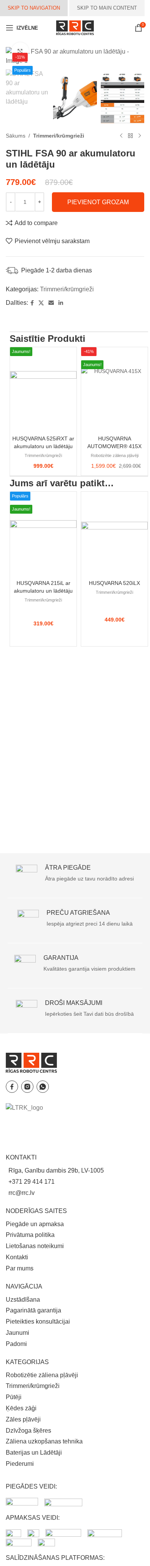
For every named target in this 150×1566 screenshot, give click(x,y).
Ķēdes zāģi (21, 1408)
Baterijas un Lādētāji (34, 1452)
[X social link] (41, 303)
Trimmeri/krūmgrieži (58, 136)
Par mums (19, 1268)
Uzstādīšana (23, 1299)
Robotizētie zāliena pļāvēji (114, 456)
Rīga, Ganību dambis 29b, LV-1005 (56, 1170)
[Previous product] (121, 135)
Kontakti (17, 1257)
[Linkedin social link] (60, 303)
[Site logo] (75, 27)
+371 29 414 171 (31, 1181)
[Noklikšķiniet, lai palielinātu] (20, 51)
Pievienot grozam (98, 202)
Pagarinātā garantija (33, 1310)
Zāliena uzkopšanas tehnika (44, 1441)
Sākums (15, 136)
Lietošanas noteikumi (35, 1246)
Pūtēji (14, 1397)
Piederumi (20, 1463)
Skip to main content (107, 8)
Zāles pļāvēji (23, 1419)
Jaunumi (17, 1332)
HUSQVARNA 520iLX (114, 583)
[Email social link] (51, 303)
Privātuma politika (30, 1235)
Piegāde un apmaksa (35, 1224)
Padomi (16, 1344)
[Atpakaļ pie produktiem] (130, 135)
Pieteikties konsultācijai (38, 1321)
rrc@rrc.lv (21, 1193)
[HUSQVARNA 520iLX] (114, 534)
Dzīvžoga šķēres (28, 1430)
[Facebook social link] (32, 303)
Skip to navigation (34, 8)
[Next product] (139, 135)
